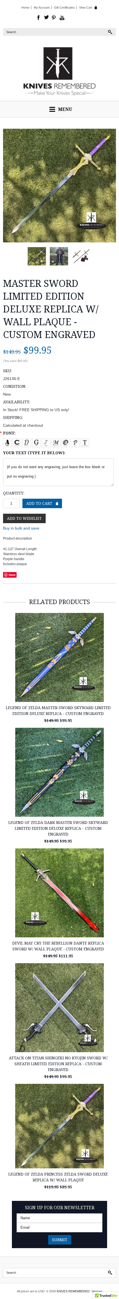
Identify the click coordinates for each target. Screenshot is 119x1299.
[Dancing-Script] (27, 441)
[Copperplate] (17, 441)
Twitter (46, 17)
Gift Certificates (64, 7)
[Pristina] (76, 441)
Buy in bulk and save (21, 528)
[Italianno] (46, 441)
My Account (42, 7)
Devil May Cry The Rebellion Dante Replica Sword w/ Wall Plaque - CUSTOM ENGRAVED (58, 946)
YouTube (62, 17)
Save (12, 575)
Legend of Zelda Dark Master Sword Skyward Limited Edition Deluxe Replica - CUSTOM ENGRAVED (58, 828)
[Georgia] (37, 441)
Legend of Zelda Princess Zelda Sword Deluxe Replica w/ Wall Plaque (58, 1177)
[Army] (8, 441)
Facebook (38, 17)
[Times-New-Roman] (85, 441)
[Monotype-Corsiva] (56, 441)
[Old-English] (66, 441)
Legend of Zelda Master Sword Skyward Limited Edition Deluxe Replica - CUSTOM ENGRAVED (58, 710)
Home (25, 7)
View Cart (85, 7)
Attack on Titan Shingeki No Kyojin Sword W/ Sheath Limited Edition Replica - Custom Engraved (58, 1063)
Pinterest (54, 17)
